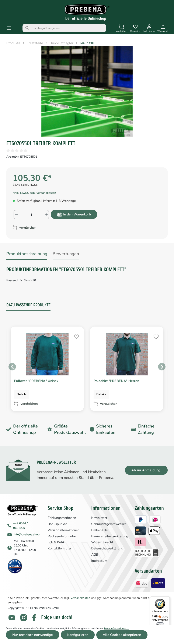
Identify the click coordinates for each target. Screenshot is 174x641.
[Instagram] (23, 617)
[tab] (26, 255)
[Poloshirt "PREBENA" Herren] (127, 354)
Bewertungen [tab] (66, 254)
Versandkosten (80, 598)
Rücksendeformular (62, 536)
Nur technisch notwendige (32, 635)
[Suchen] (27, 28)
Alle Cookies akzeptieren (122, 635)
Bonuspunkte (57, 524)
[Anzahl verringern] (16, 214)
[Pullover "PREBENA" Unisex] (47, 354)
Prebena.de (99, 530)
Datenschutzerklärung (107, 548)
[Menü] (9, 28)
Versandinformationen (64, 530)
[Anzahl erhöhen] (46, 214)
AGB (94, 554)
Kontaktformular (59, 548)
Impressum (99, 561)
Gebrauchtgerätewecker (108, 524)
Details (22, 394)
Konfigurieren (77, 635)
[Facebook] (34, 617)
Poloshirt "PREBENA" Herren (116, 381)
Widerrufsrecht (102, 542)
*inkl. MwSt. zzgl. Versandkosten (34, 193)
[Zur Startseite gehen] (87, 12)
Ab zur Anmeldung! (146, 470)
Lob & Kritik (56, 542)
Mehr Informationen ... (116, 628)
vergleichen (27, 227)
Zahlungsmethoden (62, 518)
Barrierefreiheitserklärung (109, 536)
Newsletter (99, 518)
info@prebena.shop (26, 534)
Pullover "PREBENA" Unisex (36, 381)
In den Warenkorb (77, 214)
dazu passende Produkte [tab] (28, 305)
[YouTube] (11, 617)
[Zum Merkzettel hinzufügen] (76, 336)
